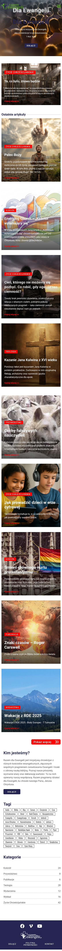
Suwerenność (37, 834)
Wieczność (31, 838)
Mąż (40, 825)
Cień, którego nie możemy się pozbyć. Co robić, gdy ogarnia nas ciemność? (30, 287)
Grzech (33, 817)
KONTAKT (49, 944)
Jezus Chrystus (10, 821)
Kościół (32, 868)
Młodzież (50, 825)
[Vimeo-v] (31, 926)
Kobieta (38, 821)
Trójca (49, 834)
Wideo (20, 838)
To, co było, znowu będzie (22, 81)
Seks (26, 834)
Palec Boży (12, 155)
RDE (18, 834)
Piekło (46, 830)
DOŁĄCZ (12, 944)
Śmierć (42, 842)
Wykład (32, 896)
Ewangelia (8, 817)
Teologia (32, 885)
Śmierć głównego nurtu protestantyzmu (25, 569)
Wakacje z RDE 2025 (23, 715)
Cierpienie (43, 809)
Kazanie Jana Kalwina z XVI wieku (30, 360)
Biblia (16, 809)
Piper (55, 830)
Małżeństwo (19, 825)
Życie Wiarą (28, 846)
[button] (59, 6)
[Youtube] (39, 926)
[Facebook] (22, 926)
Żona (18, 846)
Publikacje (32, 879)
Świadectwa (54, 842)
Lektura (48, 821)
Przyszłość (9, 834)
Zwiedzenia (31, 842)
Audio (7, 809)
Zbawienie (8, 842)
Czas (53, 809)
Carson (32, 809)
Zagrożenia (43, 838)
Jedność (43, 817)
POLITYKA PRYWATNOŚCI (30, 944)
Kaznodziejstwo (25, 821)
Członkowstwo (10, 813)
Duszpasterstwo (47, 813)
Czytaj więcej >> (11, 101)
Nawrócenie (9, 830)
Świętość (8, 846)
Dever (22, 813)
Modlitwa (31, 825)
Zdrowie (20, 842)
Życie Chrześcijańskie (32, 902)
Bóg (24, 809)
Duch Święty (33, 813)
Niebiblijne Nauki (24, 830)
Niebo (37, 830)
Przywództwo (32, 873)
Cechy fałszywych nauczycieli (20, 433)
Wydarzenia (32, 891)
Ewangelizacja (22, 817)
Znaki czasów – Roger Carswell (24, 645)
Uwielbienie (9, 838)
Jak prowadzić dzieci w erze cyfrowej (29, 504)
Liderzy (7, 825)
